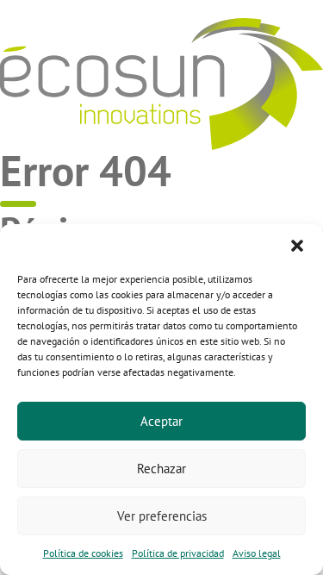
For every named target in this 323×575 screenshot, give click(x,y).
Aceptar (161, 421)
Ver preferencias (162, 516)
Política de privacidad (178, 553)
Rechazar (161, 468)
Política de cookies (83, 553)
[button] (297, 245)
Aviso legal (257, 553)
